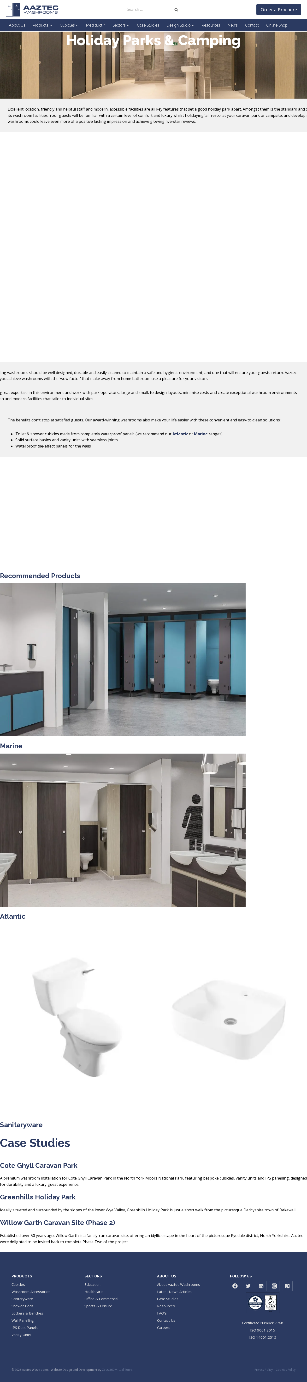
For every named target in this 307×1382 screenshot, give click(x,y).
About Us (17, 25)
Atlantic (180, 433)
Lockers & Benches (27, 1313)
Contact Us (166, 1320)
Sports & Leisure (98, 1306)
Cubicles (18, 1284)
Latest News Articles (174, 1291)
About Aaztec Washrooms (178, 1284)
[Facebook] (235, 1286)
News (233, 25)
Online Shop (277, 25)
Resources (211, 25)
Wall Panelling (23, 1320)
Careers (163, 1327)
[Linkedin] (261, 1286)
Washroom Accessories (31, 1291)
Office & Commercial (101, 1298)
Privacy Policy (263, 1370)
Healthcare (93, 1291)
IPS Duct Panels (25, 1327)
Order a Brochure (279, 9)
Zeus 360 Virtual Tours (117, 1370)
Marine (11, 746)
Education (92, 1284)
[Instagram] (274, 1286)
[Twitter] (248, 1286)
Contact (252, 25)
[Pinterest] (287, 1286)
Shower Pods (23, 1306)
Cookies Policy (285, 1370)
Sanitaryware (21, 1125)
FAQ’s (162, 1313)
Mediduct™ (95, 25)
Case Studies (148, 25)
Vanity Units (21, 1334)
